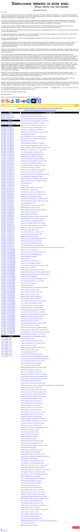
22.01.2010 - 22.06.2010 (6, 155)
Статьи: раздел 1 (5, 338)
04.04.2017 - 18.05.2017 (6, 227)
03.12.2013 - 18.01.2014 (6, 179)
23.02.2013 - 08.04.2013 (6, 170)
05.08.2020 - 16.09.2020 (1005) (8, 272)
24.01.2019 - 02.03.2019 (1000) (8, 251)
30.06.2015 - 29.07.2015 (6, 199)
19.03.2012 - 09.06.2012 (6, 163)
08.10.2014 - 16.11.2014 (6, 188)
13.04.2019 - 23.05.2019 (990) (8, 254)
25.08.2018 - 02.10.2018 (6, 245)
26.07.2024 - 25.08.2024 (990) (8, 322)
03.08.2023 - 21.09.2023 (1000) (8, 312)
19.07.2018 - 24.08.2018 (6, 243)
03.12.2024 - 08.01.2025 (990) (8, 328)
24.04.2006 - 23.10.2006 (6, 146)
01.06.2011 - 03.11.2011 (6, 160)
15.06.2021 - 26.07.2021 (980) (8, 283)
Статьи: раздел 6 (5, 345)
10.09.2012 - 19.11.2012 (6, 166)
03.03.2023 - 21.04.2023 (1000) (8, 307)
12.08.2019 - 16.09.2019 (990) (8, 258)
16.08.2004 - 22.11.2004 (6, 139)
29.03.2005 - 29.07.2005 (6, 142)
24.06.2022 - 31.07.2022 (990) (8, 298)
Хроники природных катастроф (8, 123)
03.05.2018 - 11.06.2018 (6, 240)
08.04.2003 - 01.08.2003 (6, 133)
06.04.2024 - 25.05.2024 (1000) (8, 319)
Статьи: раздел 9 (5, 350)
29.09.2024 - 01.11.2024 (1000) (8, 325)
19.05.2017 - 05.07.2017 (6, 228)
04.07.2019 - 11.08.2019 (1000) (8, 257)
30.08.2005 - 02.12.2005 (6, 143)
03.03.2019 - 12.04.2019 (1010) (8, 252)
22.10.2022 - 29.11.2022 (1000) (8, 303)
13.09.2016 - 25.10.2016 (6, 219)
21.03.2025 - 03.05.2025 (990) (8, 333)
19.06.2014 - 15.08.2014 (6, 185)
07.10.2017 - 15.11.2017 (6, 233)
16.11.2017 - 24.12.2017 (6, 234)
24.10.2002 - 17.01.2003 (6, 130)
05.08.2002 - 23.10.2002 (6, 128)
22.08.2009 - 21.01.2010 (6, 154)
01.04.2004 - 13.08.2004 (6, 137)
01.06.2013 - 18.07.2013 (6, 173)
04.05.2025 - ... (4, 334)
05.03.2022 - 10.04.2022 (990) (8, 294)
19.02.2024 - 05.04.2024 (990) (8, 318)
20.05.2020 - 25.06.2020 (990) (8, 269)
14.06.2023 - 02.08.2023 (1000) (8, 310)
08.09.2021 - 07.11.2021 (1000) (8, 288)
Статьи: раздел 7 (5, 347)
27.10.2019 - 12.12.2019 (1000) (8, 261)
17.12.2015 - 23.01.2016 (6, 207)
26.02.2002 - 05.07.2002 (6, 127)
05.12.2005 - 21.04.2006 (6, 145)
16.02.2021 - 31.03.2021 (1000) (8, 279)
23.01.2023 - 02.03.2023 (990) (8, 306)
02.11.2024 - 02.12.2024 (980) (8, 327)
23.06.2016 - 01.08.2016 (6, 216)
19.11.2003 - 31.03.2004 (6, 136)
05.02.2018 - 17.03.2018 (6, 237)
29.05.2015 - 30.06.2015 (6, 197)
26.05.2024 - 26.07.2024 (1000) (8, 321)
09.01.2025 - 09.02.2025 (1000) (8, 330)
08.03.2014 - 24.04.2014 (6, 182)
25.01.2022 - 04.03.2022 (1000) (8, 292)
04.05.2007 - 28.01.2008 (6, 149)
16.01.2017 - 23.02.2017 (6, 224)
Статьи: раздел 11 (5, 353)
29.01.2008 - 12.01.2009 (6, 151)
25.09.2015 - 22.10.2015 (6, 203)
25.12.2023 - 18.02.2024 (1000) (8, 316)
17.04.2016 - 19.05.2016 (6, 213)
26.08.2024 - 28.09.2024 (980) (8, 324)
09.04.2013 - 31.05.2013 (6, 172)
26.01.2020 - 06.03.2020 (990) (8, 264)
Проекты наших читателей (7, 115)
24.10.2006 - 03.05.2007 (6, 148)
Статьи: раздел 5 (5, 344)
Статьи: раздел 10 (5, 351)
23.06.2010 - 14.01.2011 (6, 157)
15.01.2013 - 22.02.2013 (6, 169)
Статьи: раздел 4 (5, 342)
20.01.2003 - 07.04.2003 (6, 131)
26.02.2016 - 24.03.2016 (6, 210)
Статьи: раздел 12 (5, 354)
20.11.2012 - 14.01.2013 (6, 167)
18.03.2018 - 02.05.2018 (6, 239)
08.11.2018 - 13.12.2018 (6, 248)
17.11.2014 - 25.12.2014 (6, 190)
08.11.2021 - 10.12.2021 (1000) (8, 289)
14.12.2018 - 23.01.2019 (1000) (8, 249)
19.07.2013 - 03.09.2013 (6, 175)
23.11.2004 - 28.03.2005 (6, 140)
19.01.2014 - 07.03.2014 (6, 181)
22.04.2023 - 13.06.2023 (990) (8, 309)
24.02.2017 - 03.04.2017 (6, 225)
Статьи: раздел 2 (5, 339)
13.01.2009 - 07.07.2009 (6, 152)
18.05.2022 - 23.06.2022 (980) (8, 297)
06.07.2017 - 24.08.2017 (6, 230)
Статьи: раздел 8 (5, 348)
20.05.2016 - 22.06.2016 (6, 215)
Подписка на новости (6, 118)
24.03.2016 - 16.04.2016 (6, 212)
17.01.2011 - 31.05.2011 (6, 158)
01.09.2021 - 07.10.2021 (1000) (8, 286)
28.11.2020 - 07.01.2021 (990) (8, 276)
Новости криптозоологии (7, 122)
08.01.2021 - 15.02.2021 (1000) (8, 277)
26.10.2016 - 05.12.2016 (6, 221)
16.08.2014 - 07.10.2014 (6, 187)
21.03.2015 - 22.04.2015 (6, 194)
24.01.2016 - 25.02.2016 (6, 209)
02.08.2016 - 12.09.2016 (6, 218)
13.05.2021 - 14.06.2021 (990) (8, 282)
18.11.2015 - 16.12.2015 (6, 206)
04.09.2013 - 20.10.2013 (6, 176)
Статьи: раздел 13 (5, 356)
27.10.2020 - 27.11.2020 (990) (8, 274)
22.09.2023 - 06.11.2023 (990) (8, 313)
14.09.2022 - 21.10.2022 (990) (8, 301)
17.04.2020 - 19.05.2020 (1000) (8, 267)
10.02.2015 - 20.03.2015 (6, 193)
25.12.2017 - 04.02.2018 (6, 236)
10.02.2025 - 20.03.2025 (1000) (8, 331)
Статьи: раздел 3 (5, 341)
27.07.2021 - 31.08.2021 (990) (8, 285)
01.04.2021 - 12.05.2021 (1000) (8, 280)
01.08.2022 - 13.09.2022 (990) (8, 300)
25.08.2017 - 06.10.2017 (6, 231)
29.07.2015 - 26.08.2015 (6, 200)
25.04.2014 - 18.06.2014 (6, 184)
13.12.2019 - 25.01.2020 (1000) (8, 263)
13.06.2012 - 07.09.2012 (6, 164)
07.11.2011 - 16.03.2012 (6, 161)
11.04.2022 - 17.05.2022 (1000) (8, 295)
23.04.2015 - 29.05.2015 (6, 196)
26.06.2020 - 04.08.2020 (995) (8, 270)
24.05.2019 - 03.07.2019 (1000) (8, 255)
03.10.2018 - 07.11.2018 (6, 246)
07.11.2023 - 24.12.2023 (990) (8, 315)
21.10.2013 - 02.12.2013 (6, 178)
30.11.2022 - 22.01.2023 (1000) (8, 304)
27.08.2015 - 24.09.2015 (6, 201)
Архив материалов (5, 114)
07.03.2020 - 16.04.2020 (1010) (8, 266)
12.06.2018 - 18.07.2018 (6, 242)
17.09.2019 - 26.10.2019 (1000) (8, 260)
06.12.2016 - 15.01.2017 (6, 222)
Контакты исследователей (7, 117)
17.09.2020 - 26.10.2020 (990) (8, 273)
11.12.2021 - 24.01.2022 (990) (8, 291)
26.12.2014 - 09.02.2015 (6, 191)
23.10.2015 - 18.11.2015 (6, 204)
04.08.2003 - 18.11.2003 (6, 134)
